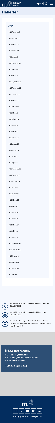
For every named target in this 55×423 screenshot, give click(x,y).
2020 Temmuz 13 (14, 250)
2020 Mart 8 (12, 274)
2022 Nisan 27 (13, 212)
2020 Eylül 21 (13, 237)
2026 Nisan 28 (13, 51)
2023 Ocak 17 (13, 138)
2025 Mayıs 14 (13, 69)
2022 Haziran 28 (14, 181)
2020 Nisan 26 (13, 268)
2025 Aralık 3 (13, 57)
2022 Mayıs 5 (13, 206)
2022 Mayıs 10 (13, 200)
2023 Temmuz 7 (14, 94)
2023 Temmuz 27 (14, 88)
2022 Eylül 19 (13, 162)
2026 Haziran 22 (14, 38)
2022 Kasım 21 (13, 156)
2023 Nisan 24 (13, 119)
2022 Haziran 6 (13, 194)
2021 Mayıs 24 (13, 225)
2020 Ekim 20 (13, 231)
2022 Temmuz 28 (14, 169)
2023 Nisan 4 (13, 125)
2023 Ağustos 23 (14, 82)
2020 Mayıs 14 (13, 262)
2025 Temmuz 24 (14, 63)
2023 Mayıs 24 (13, 100)
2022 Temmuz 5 (14, 175)
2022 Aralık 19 (13, 144)
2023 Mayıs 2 (13, 113)
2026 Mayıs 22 (13, 44)
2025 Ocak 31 (13, 75)
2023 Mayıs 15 (13, 106)
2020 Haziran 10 (14, 256)
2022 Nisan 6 (13, 218)
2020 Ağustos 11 (14, 243)
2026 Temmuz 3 (14, 32)
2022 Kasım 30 (13, 150)
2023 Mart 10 (13, 131)
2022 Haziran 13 (14, 187)
